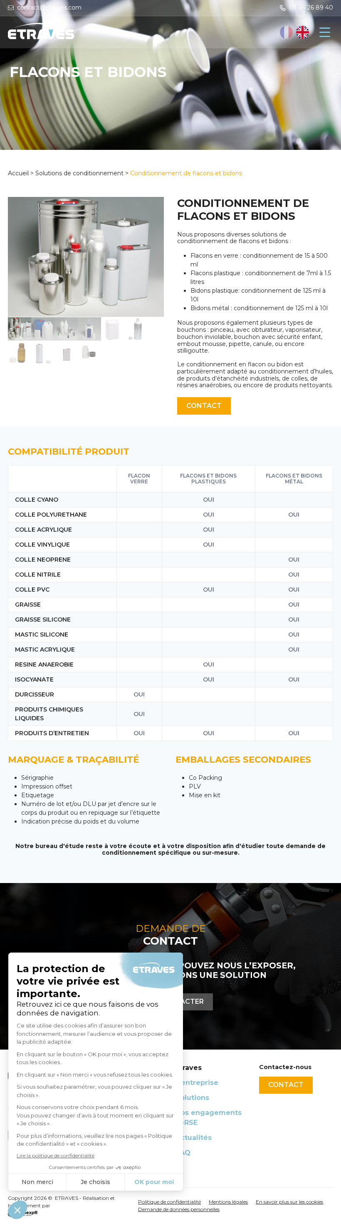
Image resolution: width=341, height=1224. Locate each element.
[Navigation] (324, 32)
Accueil (19, 173)
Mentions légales (228, 1202)
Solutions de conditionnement (79, 173)
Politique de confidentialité (169, 1202)
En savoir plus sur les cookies (289, 1202)
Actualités (193, 1138)
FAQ (182, 1153)
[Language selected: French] (295, 32)
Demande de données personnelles (179, 1209)
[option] (302, 32)
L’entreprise (196, 1083)
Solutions (192, 1098)
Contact (204, 406)
